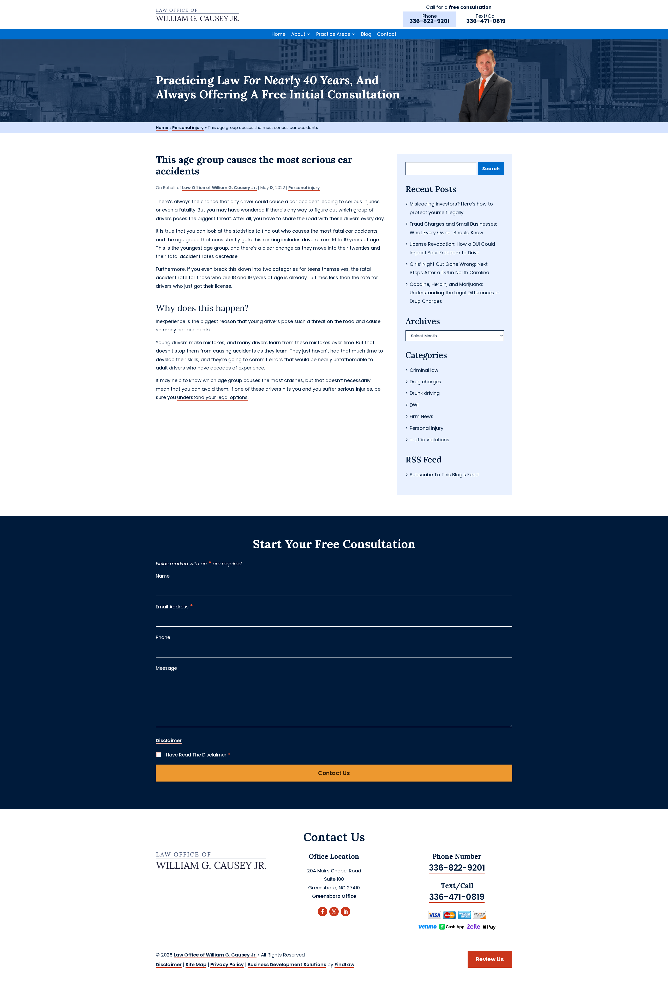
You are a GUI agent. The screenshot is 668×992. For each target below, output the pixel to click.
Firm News (421, 416)
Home (278, 34)
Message (166, 668)
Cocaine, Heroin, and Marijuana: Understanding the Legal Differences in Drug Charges (454, 292)
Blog (366, 34)
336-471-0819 (485, 21)
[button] (663, 954)
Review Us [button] (490, 959)
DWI (414, 405)
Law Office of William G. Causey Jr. (219, 188)
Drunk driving (425, 393)
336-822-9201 (429, 21)
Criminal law (424, 370)
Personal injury (304, 188)
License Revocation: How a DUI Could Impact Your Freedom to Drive (452, 248)
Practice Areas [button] (333, 34)
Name (163, 576)
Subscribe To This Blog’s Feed (444, 474)
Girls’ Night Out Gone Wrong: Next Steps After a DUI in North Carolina (449, 268)
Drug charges (425, 381)
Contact (386, 34)
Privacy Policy (227, 964)
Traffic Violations (429, 439)
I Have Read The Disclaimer (197, 755)
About (298, 34)
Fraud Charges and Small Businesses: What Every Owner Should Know (453, 228)
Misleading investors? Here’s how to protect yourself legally (451, 208)
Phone (163, 637)
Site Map (196, 964)
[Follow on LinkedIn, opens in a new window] (345, 911)
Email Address (174, 606)
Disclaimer (169, 740)
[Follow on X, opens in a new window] (334, 911)
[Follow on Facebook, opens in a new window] (322, 911)
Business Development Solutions (287, 964)
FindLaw (344, 964)
